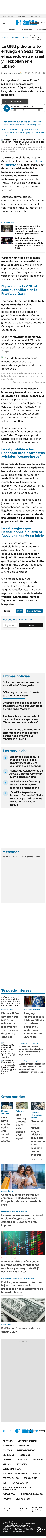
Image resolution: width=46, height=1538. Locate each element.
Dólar (12, 29)
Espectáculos (11, 1478)
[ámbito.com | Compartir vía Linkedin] (36, 73)
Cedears (39, 857)
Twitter (4, 1431)
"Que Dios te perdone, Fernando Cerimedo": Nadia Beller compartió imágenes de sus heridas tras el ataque (26, 798)
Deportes (21, 1464)
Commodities (27, 857)
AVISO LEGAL (9, 1494)
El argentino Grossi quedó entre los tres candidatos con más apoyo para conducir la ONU (24, 132)
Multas (7, 1498)
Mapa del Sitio (20, 1482)
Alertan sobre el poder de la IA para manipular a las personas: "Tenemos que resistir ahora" (21, 719)
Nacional (37, 1459)
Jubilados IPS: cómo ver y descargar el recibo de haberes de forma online (25, 784)
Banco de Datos (26, 1450)
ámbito (4, 38)
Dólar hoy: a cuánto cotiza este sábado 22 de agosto (21, 694)
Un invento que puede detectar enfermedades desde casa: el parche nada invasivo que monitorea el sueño (22, 734)
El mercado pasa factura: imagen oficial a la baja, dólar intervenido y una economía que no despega (25, 761)
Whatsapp (37, 1431)
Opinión (7, 1459)
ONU (25, 38)
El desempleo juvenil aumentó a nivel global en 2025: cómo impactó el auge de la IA (31, 1050)
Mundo (15, 38)
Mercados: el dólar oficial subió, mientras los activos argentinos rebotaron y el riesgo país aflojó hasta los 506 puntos (20, 1266)
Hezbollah (9, 164)
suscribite (34, 22)
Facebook (10, 1431)
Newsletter (39, 1431)
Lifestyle (21, 1459)
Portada (8, 1441)
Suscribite (31, 625)
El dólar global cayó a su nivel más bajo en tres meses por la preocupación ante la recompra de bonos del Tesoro (22, 1287)
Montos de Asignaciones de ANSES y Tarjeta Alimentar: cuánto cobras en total (26, 773)
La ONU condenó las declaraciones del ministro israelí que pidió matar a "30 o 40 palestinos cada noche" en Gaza (29, 243)
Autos (36, 1473)
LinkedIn (23, 1431)
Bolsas (16, 857)
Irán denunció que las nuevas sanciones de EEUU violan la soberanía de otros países (23, 123)
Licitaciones (23, 1498)
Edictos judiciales (32, 1494)
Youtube (30, 1431)
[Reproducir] (6, 108)
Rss (5, 1482)
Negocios (25, 1455)
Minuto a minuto (10, 1258)
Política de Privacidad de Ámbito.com (17, 1488)
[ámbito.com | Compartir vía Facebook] (29, 73)
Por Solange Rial (37, 1159)
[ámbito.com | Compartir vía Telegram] (39, 73)
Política (7, 1450)
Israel (40, 161)
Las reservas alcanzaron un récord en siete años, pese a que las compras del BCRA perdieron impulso (22, 1220)
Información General (15, 1473)
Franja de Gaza (34, 611)
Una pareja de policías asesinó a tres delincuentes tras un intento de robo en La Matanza (22, 706)
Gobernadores (36, 16)
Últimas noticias (27, 1441)
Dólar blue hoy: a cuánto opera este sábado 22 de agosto (21, 683)
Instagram (16, 1431)
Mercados (21, 16)
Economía (27, 29)
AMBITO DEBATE (37, 1509)
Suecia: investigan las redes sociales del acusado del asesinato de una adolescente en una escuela (32, 1067)
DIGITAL (9, 1509)
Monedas (6, 857)
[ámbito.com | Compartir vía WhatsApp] (26, 73)
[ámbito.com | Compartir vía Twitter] (33, 73)
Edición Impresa (12, 1469)
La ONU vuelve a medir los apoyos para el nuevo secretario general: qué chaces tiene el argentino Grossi (29, 230)
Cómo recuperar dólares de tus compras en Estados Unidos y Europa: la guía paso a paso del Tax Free (22, 1199)
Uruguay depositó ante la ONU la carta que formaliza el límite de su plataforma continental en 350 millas (34, 1025)
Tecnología (30, 1478)
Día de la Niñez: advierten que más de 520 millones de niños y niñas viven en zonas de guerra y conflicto (10, 1025)
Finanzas (24, 1445)
